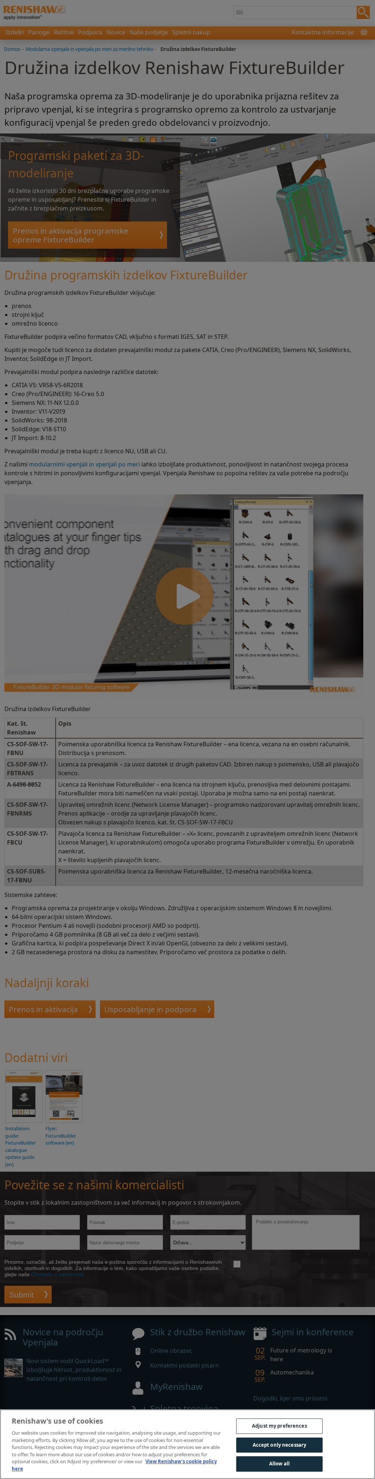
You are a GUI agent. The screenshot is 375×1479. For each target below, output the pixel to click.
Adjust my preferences (279, 1426)
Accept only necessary (280, 1445)
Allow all (279, 1463)
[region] (187, 1444)
